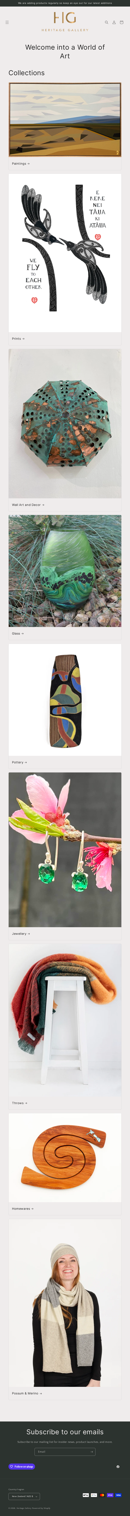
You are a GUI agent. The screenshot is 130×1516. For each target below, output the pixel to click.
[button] (7, 22)
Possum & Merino (25, 1393)
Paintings (19, 163)
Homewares (21, 1208)
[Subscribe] (91, 1452)
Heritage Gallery (24, 1508)
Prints (16, 338)
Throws (18, 1103)
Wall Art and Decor (26, 505)
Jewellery (19, 933)
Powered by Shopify (41, 1508)
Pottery (17, 762)
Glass (16, 633)
